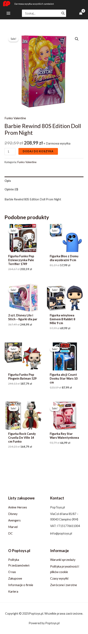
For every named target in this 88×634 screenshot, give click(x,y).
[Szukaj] (63, 13)
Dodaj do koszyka (38, 151)
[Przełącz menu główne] (8, 13)
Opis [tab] (8, 180)
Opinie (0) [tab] (11, 189)
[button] (76, 39)
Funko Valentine (15, 118)
